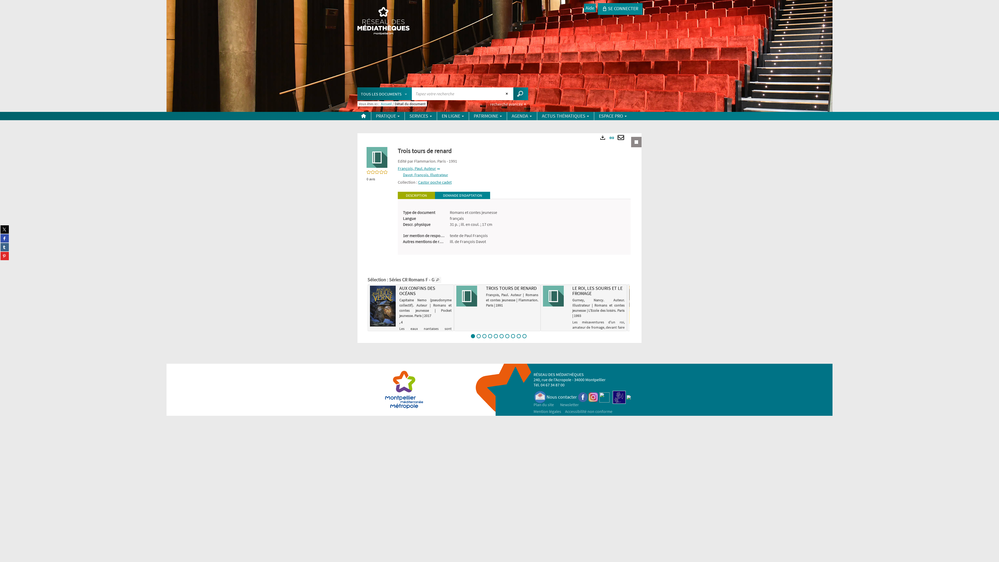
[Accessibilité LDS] (619, 397)
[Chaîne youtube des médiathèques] (604, 397)
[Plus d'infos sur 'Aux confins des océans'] (383, 306)
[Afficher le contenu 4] (490, 336)
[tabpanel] (514, 226)
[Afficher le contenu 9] (519, 336)
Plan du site (544, 404)
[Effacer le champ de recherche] (507, 93)
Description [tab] (416, 195)
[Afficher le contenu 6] (501, 336)
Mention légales (547, 411)
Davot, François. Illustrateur (425, 174)
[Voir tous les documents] (437, 280)
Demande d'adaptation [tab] (462, 195)
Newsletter (569, 404)
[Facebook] (583, 397)
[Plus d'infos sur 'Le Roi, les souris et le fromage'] (556, 296)
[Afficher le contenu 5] (496, 336)
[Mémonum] (629, 397)
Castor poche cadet (435, 182)
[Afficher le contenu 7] (507, 336)
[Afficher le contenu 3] (484, 336)
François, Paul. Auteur (417, 168)
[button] (377, 157)
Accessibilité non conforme (588, 411)
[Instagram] (593, 397)
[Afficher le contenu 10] (524, 336)
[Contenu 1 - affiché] (473, 336)
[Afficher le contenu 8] (513, 336)
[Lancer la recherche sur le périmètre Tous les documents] (520, 93)
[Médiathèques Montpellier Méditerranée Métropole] (383, 21)
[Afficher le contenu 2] (479, 336)
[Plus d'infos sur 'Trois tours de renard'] (469, 296)
